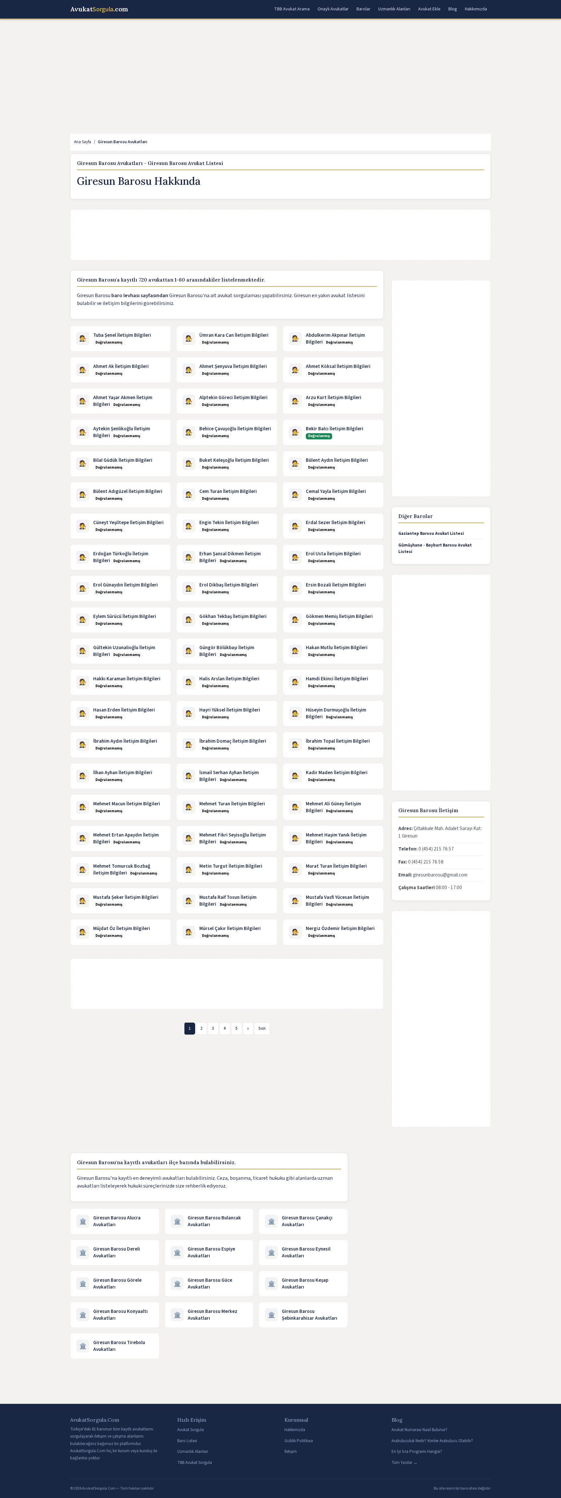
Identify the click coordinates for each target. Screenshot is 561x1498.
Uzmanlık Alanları (394, 9)
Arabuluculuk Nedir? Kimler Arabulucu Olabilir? (432, 1441)
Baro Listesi (187, 1441)
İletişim (290, 1451)
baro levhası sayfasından (139, 295)
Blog (452, 9)
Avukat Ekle (429, 9)
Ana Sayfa (82, 142)
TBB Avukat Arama (292, 9)
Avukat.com (99, 9)
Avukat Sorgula (190, 1430)
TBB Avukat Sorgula (194, 1463)
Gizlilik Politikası (298, 1441)
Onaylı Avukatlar (333, 9)
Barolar (363, 9)
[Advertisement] (265, 72)
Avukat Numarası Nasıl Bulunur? (419, 1430)
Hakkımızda (476, 9)
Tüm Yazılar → (405, 1463)
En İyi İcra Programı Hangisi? (417, 1451)
